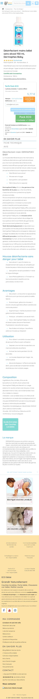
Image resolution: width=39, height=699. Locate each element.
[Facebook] (4, 610)
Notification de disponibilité (22, 110)
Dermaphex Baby (17, 98)
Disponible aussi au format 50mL (15, 79)
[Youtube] (9, 610)
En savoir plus (12, 139)
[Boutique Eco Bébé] (8, 3)
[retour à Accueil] (3, 9)
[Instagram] (15, 610)
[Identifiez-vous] (32, 3)
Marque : (8, 98)
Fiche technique (13, 142)
